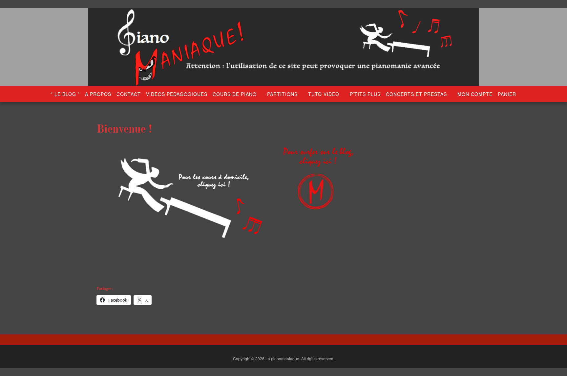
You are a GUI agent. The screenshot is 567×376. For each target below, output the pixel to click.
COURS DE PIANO (235, 94)
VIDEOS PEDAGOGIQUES (176, 94)
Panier (507, 94)
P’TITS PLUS (365, 94)
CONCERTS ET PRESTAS (416, 94)
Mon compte (475, 94)
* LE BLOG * (65, 94)
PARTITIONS (282, 94)
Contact (128, 94)
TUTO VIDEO (323, 94)
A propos (98, 94)
